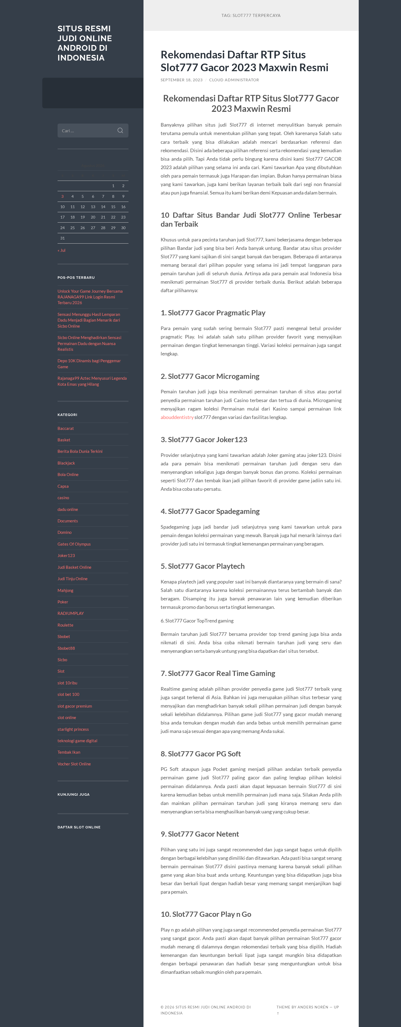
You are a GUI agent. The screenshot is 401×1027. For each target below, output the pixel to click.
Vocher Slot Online (74, 763)
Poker (63, 601)
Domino (64, 532)
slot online (67, 717)
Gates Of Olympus (74, 543)
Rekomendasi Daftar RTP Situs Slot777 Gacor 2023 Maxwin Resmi (245, 60)
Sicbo (62, 659)
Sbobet (64, 636)
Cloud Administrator (234, 80)
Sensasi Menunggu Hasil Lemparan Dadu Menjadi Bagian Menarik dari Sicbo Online (89, 320)
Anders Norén (313, 1007)
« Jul (61, 250)
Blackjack (66, 462)
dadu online (68, 509)
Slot (61, 671)
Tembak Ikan (69, 752)
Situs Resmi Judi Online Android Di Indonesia (85, 43)
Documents (68, 520)
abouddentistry (177, 417)
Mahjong (65, 590)
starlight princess (73, 729)
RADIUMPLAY (71, 613)
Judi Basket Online (74, 567)
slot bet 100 (68, 694)
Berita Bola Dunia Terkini (80, 451)
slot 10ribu (67, 682)
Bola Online (68, 474)
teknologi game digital (77, 740)
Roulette (65, 624)
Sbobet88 (66, 648)
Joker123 (66, 555)
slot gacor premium (75, 705)
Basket (64, 439)
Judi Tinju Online (73, 578)
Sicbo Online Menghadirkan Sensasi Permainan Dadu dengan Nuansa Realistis (89, 343)
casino (63, 497)
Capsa (63, 486)
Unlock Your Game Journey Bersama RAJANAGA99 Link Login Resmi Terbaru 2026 (90, 297)
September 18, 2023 (182, 80)
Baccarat (66, 428)
